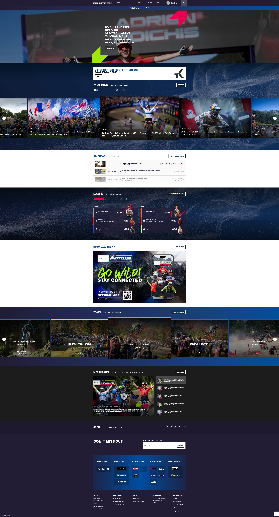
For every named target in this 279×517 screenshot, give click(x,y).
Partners (95, 503)
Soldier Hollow (135, 8)
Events (126, 3)
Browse (181, 85)
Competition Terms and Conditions (178, 510)
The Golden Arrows (118, 504)
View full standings (177, 194)
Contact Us (176, 498)
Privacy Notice (177, 501)
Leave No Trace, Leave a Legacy (98, 507)
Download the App (118, 501)
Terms (174, 507)
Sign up (180, 445)
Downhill (120, 90)
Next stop (133, 7)
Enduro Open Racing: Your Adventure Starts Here (159, 500)
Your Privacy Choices (5, 515)
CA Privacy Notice (178, 504)
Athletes (150, 2)
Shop (158, 2)
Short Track (112, 90)
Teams (140, 2)
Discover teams (178, 312)
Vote (98, 76)
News (118, 2)
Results (132, 3)
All (95, 90)
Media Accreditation (138, 501)
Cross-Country (102, 90)
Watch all (180, 372)
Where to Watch (117, 498)
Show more (180, 247)
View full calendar (177, 156)
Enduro (127, 90)
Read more (110, 48)
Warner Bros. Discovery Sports (98, 499)
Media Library (137, 498)
